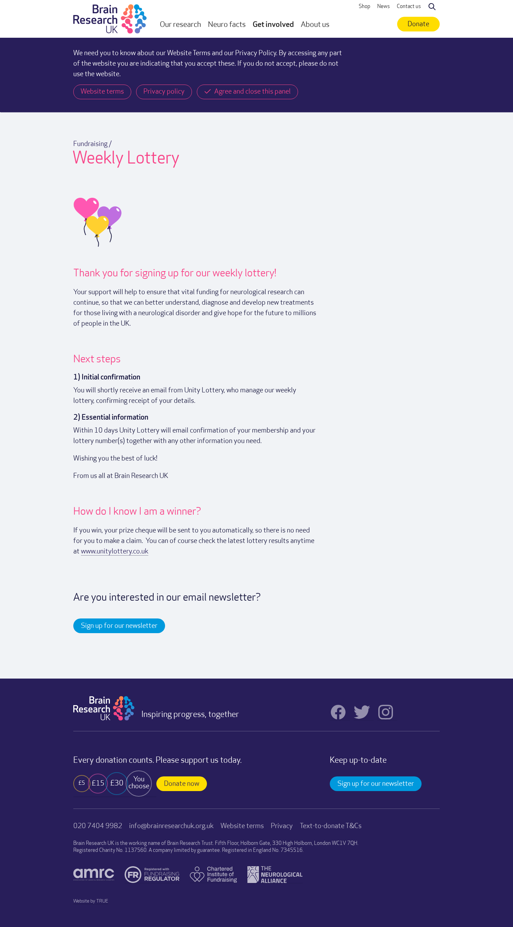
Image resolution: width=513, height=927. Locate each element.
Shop (364, 6)
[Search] (432, 7)
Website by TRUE (90, 901)
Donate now (181, 784)
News (383, 6)
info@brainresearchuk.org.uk (171, 826)
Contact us (409, 6)
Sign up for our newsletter (119, 626)
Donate (418, 24)
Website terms (242, 826)
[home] (110, 19)
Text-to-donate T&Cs (331, 826)
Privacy (282, 826)
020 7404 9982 (97, 826)
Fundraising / (92, 144)
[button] (180, 25)
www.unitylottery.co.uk (114, 551)
